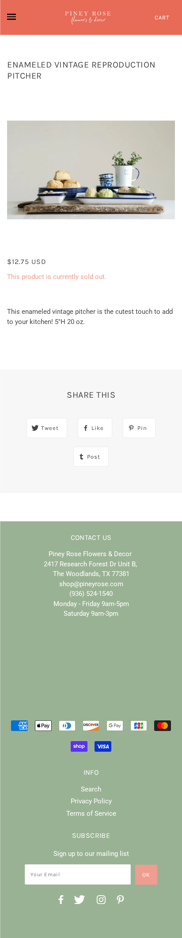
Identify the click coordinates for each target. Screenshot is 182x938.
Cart (162, 17)
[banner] (87, 17)
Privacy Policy (91, 801)
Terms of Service (91, 813)
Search (91, 789)
